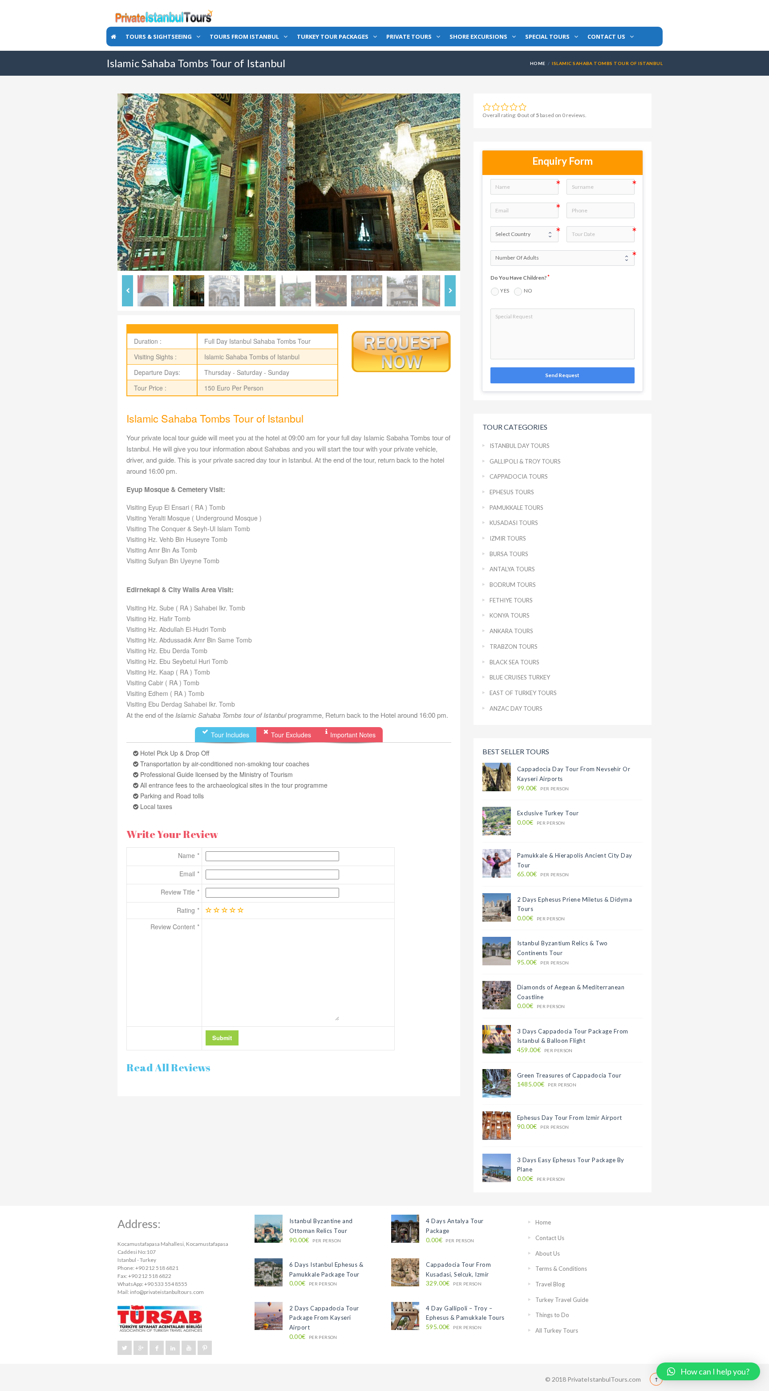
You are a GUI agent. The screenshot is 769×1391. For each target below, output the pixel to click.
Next (473, 182)
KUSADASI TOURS (514, 522)
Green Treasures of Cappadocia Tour (569, 1075)
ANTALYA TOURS (512, 569)
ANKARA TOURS (511, 630)
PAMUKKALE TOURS (516, 507)
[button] (708, 1371)
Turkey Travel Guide (561, 1299)
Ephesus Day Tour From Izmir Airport (569, 1117)
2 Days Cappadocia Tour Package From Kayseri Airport (324, 1318)
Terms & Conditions (561, 1268)
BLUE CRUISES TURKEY (520, 677)
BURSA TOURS (509, 553)
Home (538, 63)
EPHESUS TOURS (512, 492)
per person (543, 788)
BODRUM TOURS (513, 584)
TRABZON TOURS (514, 646)
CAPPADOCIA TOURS (519, 476)
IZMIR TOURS (508, 538)
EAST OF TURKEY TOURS (523, 692)
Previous (104, 182)
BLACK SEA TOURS (514, 662)
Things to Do (552, 1314)
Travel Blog (550, 1284)
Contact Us (549, 1237)
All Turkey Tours (556, 1330)
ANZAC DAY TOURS (516, 708)
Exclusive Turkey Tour (548, 813)
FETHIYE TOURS (511, 600)
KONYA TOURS (510, 615)
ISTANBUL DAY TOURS (520, 445)
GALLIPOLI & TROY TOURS (525, 461)
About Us (547, 1253)
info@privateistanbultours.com (167, 1292)
